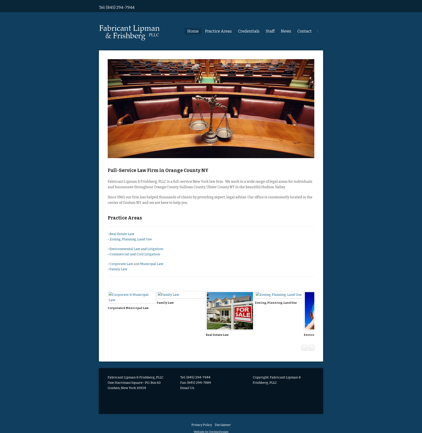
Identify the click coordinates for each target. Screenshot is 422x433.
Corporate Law (121, 264)
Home (193, 31)
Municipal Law (151, 264)
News (286, 31)
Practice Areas (218, 31)
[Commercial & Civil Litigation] (279, 297)
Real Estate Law (121, 234)
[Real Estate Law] (132, 311)
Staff (270, 31)
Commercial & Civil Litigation (277, 308)
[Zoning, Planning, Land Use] (181, 294)
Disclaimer (223, 425)
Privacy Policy (201, 425)
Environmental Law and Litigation (136, 249)
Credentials (248, 31)
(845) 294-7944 (120, 7)
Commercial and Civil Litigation (134, 254)
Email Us (187, 388)
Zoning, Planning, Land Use (130, 239)
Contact (304, 31)
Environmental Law (221, 334)
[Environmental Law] (230, 311)
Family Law (118, 269)
